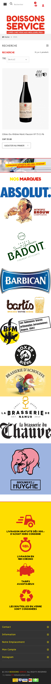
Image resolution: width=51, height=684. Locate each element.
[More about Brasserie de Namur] (25, 407)
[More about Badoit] (25, 246)
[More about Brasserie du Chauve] (25, 430)
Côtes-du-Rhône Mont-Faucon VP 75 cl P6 (23, 134)
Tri (4, 58)
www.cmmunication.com (17, 675)
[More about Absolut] (25, 192)
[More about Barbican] (25, 281)
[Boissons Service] (25, 24)
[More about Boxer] (25, 355)
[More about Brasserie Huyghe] (25, 469)
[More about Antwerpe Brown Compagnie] (25, 211)
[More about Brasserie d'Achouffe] (25, 381)
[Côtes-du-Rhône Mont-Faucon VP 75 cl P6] (25, 99)
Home (6, 37)
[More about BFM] (25, 330)
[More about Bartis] (25, 305)
